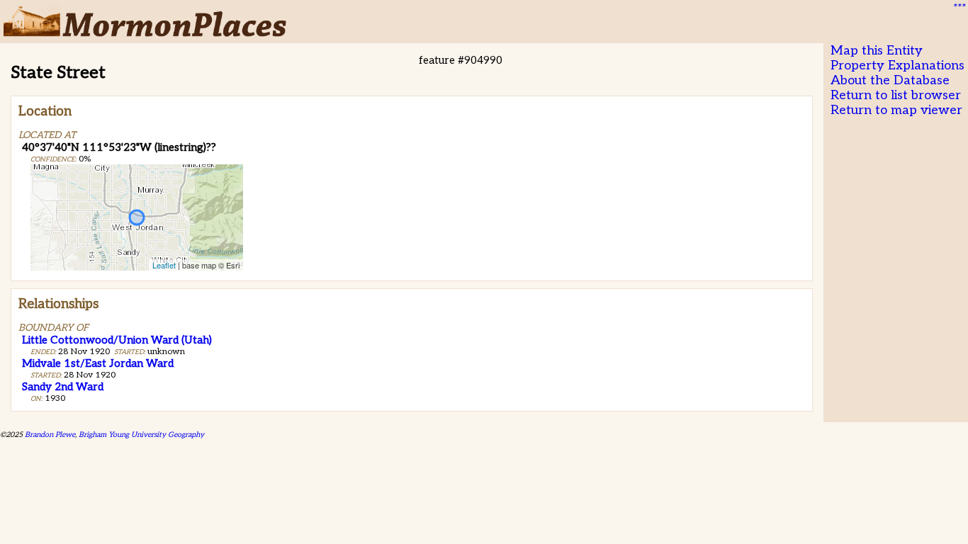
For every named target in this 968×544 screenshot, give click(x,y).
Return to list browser (896, 95)
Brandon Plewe (50, 434)
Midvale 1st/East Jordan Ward (98, 363)
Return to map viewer (896, 110)
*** (958, 7)
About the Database (890, 80)
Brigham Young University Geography (141, 434)
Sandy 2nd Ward (62, 386)
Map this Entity (877, 50)
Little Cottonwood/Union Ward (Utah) (117, 340)
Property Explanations (897, 65)
